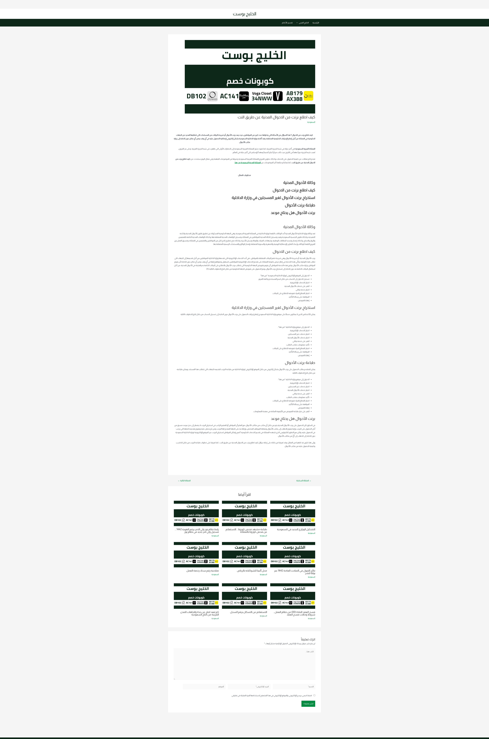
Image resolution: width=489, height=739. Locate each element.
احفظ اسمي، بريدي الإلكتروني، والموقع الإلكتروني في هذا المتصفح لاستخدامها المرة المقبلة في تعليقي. (271, 695)
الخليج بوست (244, 13)
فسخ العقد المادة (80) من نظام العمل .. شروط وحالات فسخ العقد (294, 613)
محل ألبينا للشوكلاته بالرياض (252, 570)
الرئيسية (316, 23)
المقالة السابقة (303, 481)
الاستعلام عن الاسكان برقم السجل (248, 612)
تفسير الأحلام (287, 23)
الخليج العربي (304, 23)
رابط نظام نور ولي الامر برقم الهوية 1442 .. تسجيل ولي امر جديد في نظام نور (197, 530)
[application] (297, 23)
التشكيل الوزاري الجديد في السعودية (296, 529)
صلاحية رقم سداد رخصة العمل (202, 570)
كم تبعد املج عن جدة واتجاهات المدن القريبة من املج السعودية (199, 613)
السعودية (311, 122)
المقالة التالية (184, 481)
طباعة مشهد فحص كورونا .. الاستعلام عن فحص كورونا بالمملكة (246, 530)
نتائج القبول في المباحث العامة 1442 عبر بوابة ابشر (294, 572)
